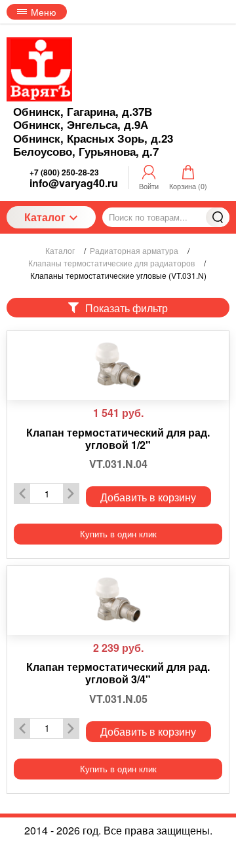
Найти (217, 217)
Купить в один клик (118, 534)
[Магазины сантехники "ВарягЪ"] (39, 69)
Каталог (45, 216)
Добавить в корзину (148, 497)
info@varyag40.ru (74, 182)
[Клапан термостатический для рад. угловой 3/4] (118, 600)
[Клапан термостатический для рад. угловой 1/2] (118, 365)
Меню (43, 11)
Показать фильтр (126, 307)
